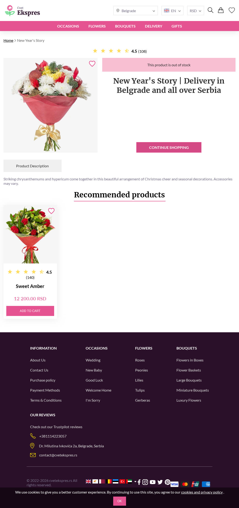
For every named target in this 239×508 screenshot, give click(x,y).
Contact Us (39, 370)
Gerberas (142, 400)
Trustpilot (61, 426)
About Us (38, 360)
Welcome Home (98, 390)
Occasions (68, 26)
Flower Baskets (188, 370)
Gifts (177, 26)
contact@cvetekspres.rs (58, 455)
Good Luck (94, 380)
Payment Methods (45, 390)
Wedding (93, 360)
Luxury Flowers (188, 400)
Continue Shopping (169, 147)
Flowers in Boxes (190, 360)
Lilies (139, 380)
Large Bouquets (189, 380)
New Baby (94, 370)
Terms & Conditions (46, 400)
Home (8, 40)
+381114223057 (53, 436)
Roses (140, 360)
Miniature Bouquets (192, 390)
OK (119, 501)
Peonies (141, 370)
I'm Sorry (93, 400)
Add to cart (30, 311)
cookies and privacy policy (202, 492)
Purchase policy (42, 380)
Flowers (97, 26)
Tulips (140, 390)
